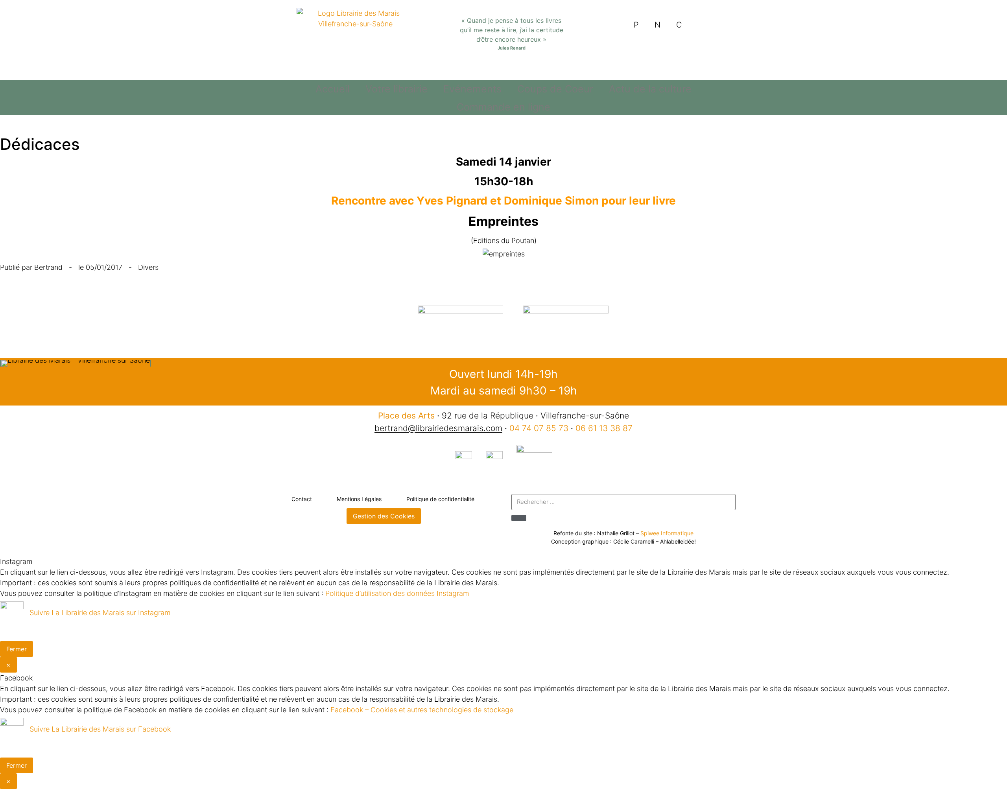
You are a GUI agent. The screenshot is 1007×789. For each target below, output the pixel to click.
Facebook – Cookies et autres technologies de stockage (421, 710)
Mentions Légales (359, 499)
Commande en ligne (503, 107)
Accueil (332, 89)
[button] (7, 364)
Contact (301, 499)
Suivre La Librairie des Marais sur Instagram (100, 612)
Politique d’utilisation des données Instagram (397, 593)
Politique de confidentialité (440, 499)
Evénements (472, 89)
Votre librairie (396, 89)
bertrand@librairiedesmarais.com (438, 428)
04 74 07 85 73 (538, 428)
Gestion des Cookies (384, 516)
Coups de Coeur (555, 89)
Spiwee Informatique (666, 533)
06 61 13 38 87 (604, 428)
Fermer (16, 649)
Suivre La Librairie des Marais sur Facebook (100, 729)
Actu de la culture (650, 89)
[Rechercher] (518, 518)
